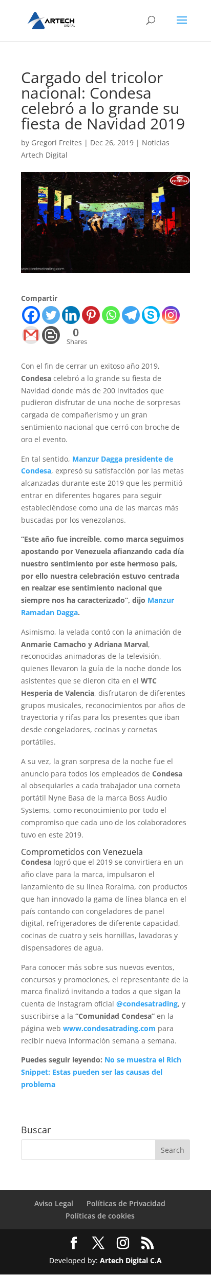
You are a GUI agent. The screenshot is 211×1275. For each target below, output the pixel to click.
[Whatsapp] (111, 315)
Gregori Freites (56, 142)
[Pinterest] (91, 315)
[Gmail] (31, 335)
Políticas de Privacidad (126, 1203)
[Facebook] (31, 315)
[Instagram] (171, 315)
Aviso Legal (53, 1203)
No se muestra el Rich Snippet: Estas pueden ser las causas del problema (101, 1072)
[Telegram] (131, 315)
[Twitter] (51, 315)
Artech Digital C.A (131, 1260)
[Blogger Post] (51, 335)
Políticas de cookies (100, 1216)
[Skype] (151, 315)
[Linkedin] (71, 315)
